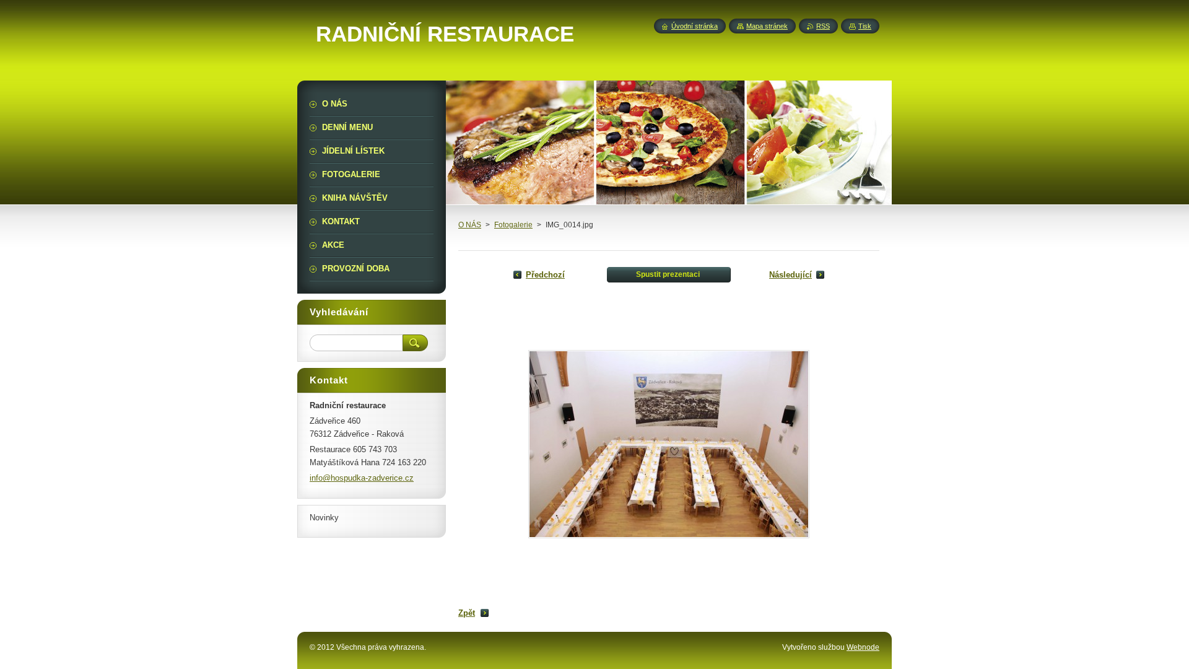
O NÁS (469, 225)
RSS (823, 26)
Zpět (466, 613)
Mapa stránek (767, 26)
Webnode (863, 647)
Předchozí (545, 274)
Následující (790, 274)
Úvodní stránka (694, 26)
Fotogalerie (513, 225)
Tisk (864, 26)
